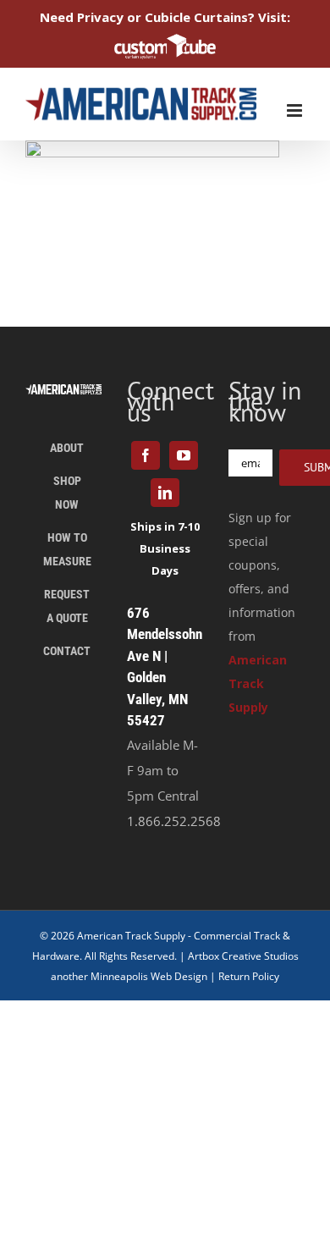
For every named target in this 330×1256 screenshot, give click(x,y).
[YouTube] (183, 455)
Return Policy (248, 976)
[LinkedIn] (165, 492)
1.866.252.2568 (174, 821)
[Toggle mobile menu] (296, 110)
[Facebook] (145, 455)
